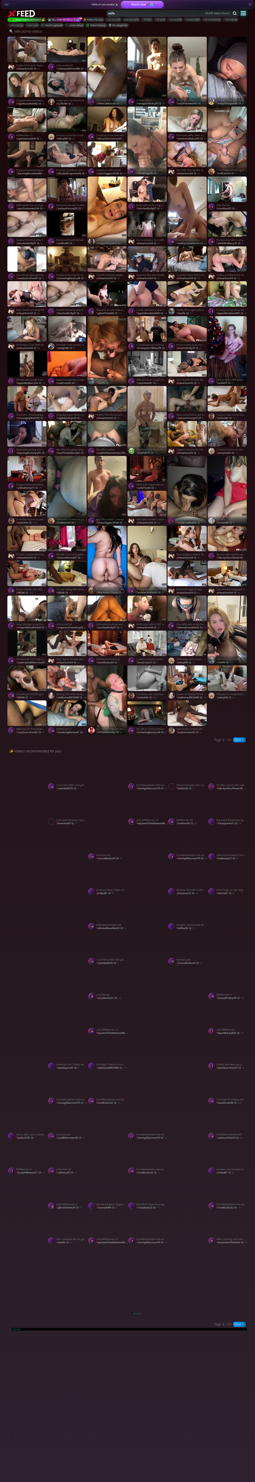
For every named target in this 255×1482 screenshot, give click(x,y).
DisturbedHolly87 (29, 243)
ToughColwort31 (109, 1172)
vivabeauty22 (227, 858)
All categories (119, 25)
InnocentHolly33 (188, 348)
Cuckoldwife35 (67, 788)
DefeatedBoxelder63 (111, 928)
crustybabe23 (148, 1207)
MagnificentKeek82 (30, 103)
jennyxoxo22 (187, 893)
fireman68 (225, 522)
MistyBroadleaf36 (189, 522)
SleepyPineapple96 (230, 103)
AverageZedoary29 (151, 103)
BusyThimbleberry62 (71, 453)
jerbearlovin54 (28, 68)
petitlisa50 (185, 788)
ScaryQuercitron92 (30, 278)
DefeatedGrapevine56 (71, 173)
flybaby (24, 1102)
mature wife (174, 19)
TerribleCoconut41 (150, 592)
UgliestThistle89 (108, 313)
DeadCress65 (66, 383)
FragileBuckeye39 (69, 418)
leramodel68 (106, 1207)
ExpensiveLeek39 (29, 138)
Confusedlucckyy (109, 732)
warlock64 (227, 418)
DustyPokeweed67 (190, 103)
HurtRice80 (65, 243)
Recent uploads (53, 25)
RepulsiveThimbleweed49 (153, 823)
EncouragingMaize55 (31, 418)
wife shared (230, 19)
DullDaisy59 (66, 1172)
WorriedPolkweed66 (151, 893)
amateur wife (192, 19)
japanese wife (131, 19)
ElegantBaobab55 (229, 1033)
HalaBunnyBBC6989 (71, 697)
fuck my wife (113, 19)
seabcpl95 (65, 138)
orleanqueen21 (228, 823)
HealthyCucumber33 (191, 243)
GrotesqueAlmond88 (71, 68)
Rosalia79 (224, 383)
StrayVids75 (147, 452)
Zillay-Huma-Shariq (110, 592)
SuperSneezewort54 (30, 208)
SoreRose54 (186, 823)
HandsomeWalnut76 (191, 138)
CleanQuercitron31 (230, 1067)
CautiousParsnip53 (70, 208)
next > (239, 740)
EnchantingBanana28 (71, 278)
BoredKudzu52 (68, 1032)
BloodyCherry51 (28, 1312)
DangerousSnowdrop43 (72, 627)
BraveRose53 (226, 208)
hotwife (184, 313)
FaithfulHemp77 (29, 488)
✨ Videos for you (93, 19)
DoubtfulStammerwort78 (112, 453)
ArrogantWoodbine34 (31, 627)
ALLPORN (65, 103)
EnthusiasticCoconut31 (112, 138)
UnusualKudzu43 (109, 858)
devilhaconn (226, 173)
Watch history (98, 25)
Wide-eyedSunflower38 (232, 557)
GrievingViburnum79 (152, 788)
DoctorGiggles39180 (111, 173)
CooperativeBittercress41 (32, 662)
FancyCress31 (147, 662)
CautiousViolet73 (229, 1137)
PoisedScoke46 (229, 1102)
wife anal (160, 19)
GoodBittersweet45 (70, 1137)
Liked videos (76, 25)
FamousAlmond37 (69, 557)
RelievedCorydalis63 (191, 627)
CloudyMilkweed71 (30, 1172)
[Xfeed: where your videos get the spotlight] (22, 13)
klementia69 (66, 823)
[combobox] (169, 13)
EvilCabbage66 (148, 173)
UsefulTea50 (147, 488)
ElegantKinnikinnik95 (152, 313)
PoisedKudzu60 (108, 662)
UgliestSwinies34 (68, 1207)
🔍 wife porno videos (25, 31)
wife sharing (16, 25)
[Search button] (235, 13)
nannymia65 (227, 453)
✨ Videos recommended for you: (35, 751)
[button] (243, 13)
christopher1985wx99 (152, 348)
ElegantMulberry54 (30, 383)
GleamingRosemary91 (31, 453)
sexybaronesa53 (188, 732)
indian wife (32, 25)
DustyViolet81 (147, 383)
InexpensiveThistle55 (231, 1242)
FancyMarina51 (108, 998)
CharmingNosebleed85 (32, 173)
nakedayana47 (67, 1067)
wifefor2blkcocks (109, 103)
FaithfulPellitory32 (229, 243)
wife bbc (146, 19)
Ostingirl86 (65, 348)
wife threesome (211, 19)
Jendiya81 (104, 893)
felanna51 (225, 893)
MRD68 (24, 592)
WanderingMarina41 (70, 732)
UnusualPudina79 (229, 998)
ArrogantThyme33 (109, 243)
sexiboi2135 (146, 963)
